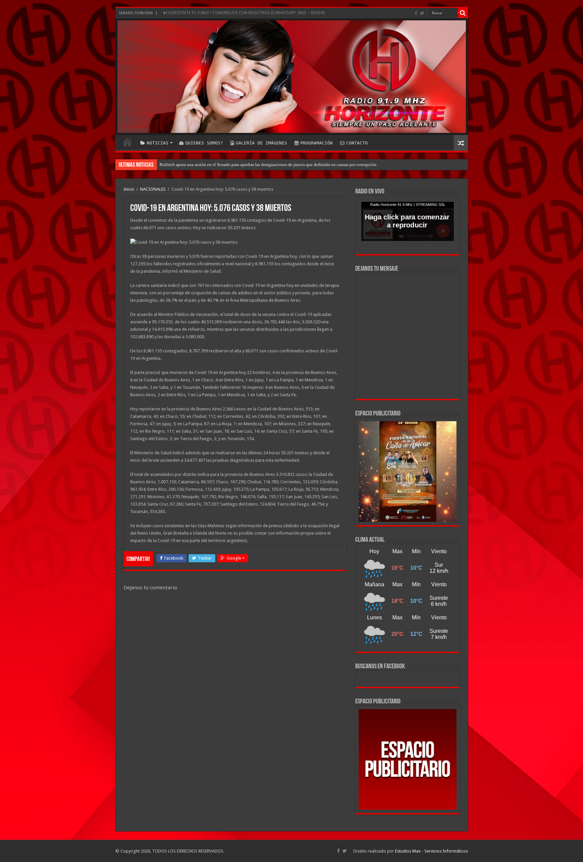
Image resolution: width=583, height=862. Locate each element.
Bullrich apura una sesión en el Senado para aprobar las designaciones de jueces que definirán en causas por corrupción (268, 164)
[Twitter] (422, 13)
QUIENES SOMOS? (204, 142)
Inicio (128, 189)
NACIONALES (153, 189)
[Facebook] (416, 13)
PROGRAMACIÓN (316, 142)
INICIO (127, 142)
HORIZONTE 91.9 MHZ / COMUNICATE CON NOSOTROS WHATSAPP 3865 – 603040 (246, 12)
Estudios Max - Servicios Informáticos (431, 851)
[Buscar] (463, 13)
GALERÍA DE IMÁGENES (261, 142)
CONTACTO (357, 142)
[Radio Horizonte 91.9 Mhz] (291, 76)
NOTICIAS (157, 142)
